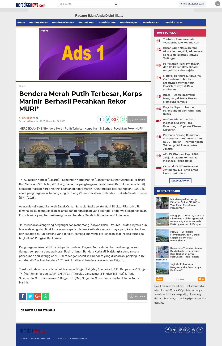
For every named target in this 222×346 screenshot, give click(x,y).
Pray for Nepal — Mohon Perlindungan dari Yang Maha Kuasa (182, 111)
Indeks (44, 30)
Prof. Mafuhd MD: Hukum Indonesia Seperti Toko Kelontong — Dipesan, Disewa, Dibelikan (182, 124)
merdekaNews (38, 22)
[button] (14, 10)
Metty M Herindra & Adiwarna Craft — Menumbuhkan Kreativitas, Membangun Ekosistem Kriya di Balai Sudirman (182, 82)
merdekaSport (129, 22)
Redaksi (23, 339)
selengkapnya (180, 180)
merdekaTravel (173, 22)
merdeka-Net (107, 22)
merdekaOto (151, 22)
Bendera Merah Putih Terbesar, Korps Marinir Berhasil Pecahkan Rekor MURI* (80, 101)
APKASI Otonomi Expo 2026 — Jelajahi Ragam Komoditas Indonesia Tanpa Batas (182, 157)
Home (180, 279)
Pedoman (34, 339)
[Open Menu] (217, 3)
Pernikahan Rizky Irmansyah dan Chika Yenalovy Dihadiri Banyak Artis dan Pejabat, (181, 67)
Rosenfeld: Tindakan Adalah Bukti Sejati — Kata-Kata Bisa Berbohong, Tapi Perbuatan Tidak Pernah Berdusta (179, 254)
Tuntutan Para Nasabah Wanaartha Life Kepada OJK (181, 41)
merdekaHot (86, 22)
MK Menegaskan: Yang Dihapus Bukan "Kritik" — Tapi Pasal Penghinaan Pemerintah (185, 203)
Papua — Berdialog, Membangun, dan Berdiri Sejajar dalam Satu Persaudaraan (185, 236)
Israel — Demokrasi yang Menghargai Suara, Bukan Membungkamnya (180, 98)
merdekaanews (79, 339)
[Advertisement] (14, 62)
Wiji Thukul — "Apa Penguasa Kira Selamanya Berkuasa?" (185, 267)
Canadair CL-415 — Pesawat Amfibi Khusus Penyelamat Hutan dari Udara (180, 170)
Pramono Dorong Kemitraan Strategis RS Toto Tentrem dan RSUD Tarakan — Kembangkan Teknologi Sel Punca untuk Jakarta (183, 142)
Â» (201, 279)
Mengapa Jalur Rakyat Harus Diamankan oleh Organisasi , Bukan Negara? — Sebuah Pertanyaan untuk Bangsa (187, 220)
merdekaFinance (63, 22)
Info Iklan (45, 339)
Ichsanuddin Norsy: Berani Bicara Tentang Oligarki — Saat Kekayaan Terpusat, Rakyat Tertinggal (183, 53)
